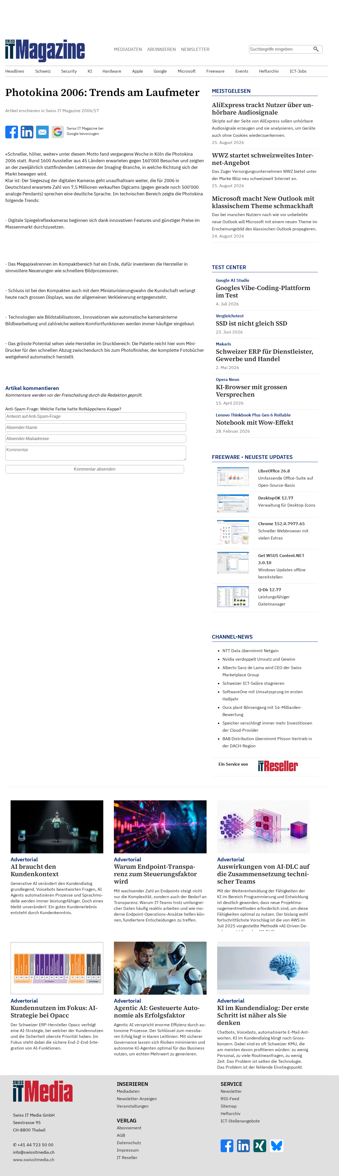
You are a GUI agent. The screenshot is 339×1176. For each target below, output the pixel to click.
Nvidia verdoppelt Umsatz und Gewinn (258, 659)
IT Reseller (127, 1157)
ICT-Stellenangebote (240, 1121)
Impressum (128, 1150)
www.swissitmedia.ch (33, 1159)
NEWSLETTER (195, 49)
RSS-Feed (230, 1098)
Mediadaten (128, 1091)
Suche (255, 59)
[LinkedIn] (245, 1150)
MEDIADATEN (128, 49)
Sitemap (229, 1106)
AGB (121, 1135)
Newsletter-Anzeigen (137, 1098)
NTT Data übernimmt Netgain (250, 650)
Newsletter (231, 1091)
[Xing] (261, 1150)
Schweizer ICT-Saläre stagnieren (253, 683)
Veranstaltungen (133, 1106)
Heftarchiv (230, 1113)
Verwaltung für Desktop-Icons (286, 505)
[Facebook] (229, 1150)
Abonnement (129, 1127)
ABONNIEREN (161, 49)
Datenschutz (129, 1142)
